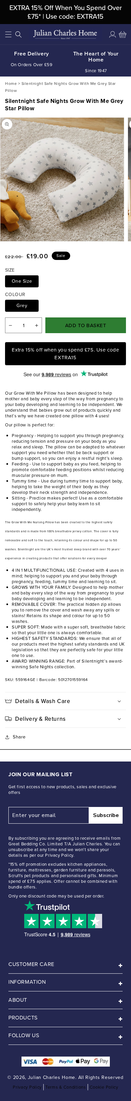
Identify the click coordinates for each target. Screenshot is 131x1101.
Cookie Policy (104, 1087)
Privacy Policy (27, 1087)
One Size (22, 281)
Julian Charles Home (51, 1077)
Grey (21, 305)
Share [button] (19, 736)
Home (11, 83)
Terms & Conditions (65, 1087)
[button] (8, 34)
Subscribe (106, 815)
